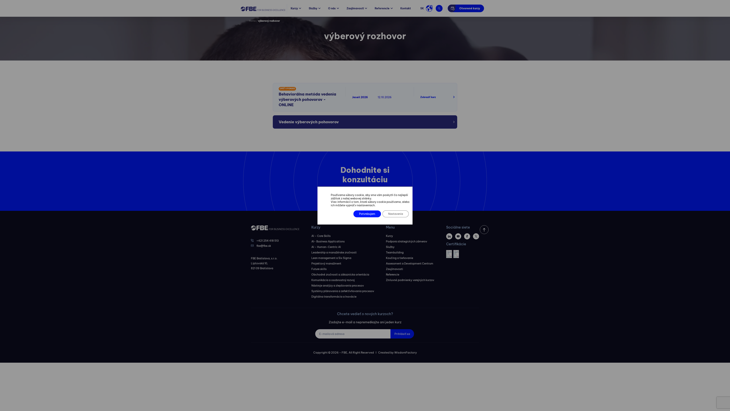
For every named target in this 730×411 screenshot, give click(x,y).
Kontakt (405, 8)
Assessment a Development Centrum (409, 263)
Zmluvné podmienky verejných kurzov (410, 280)
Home (252, 20)
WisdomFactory (405, 352)
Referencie (382, 8)
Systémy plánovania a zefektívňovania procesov (342, 291)
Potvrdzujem (367, 214)
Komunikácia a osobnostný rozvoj (333, 280)
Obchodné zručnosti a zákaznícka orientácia (340, 274)
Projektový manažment (326, 263)
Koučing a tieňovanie (399, 258)
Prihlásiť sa (402, 334)
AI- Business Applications (328, 241)
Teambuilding (395, 252)
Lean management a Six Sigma (331, 258)
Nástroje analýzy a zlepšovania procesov (337, 285)
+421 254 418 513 (267, 240)
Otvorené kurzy (469, 8)
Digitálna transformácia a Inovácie (333, 296)
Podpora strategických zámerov (406, 241)
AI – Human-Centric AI (326, 247)
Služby (313, 8)
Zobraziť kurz (428, 97)
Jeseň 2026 (360, 97)
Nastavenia (395, 214)
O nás (332, 8)
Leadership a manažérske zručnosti (334, 252)
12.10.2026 (385, 97)
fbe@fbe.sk (263, 246)
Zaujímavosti (355, 8)
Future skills (319, 269)
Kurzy (294, 8)
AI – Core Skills (321, 236)
